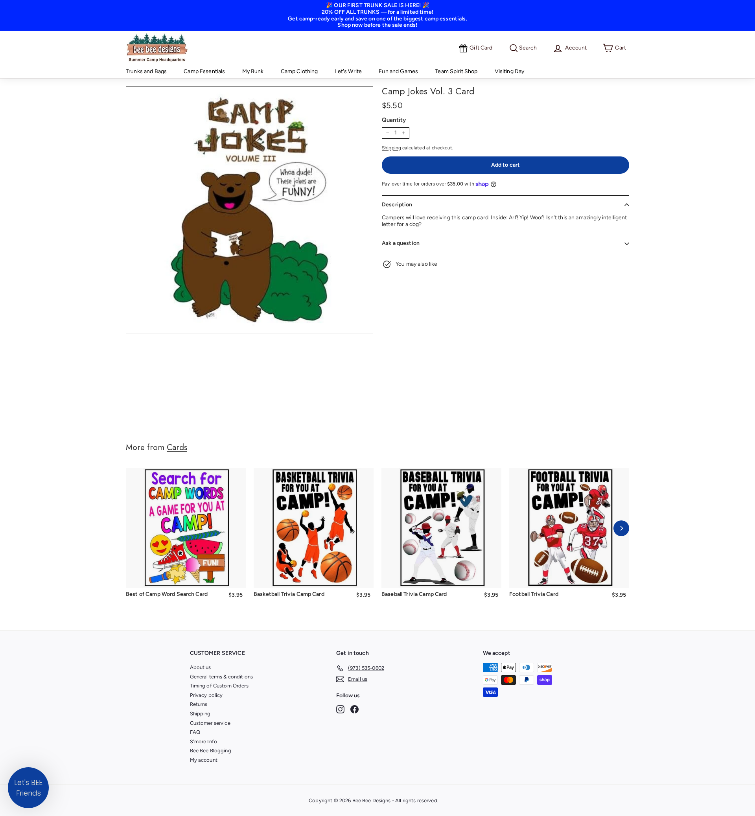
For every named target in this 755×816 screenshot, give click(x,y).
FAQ (195, 732)
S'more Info (203, 741)
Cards (177, 447)
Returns (199, 704)
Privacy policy (206, 695)
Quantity (394, 119)
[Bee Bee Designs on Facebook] (354, 709)
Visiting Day (510, 71)
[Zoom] (249, 209)
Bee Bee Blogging (210, 751)
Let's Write (348, 71)
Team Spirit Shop (456, 71)
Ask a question (401, 243)
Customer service (210, 723)
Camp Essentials (204, 71)
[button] (28, 787)
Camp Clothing (299, 71)
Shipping (391, 148)
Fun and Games (398, 71)
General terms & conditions (221, 677)
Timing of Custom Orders (219, 686)
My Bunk (253, 71)
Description (397, 204)
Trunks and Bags (146, 71)
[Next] (621, 528)
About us (200, 667)
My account (203, 760)
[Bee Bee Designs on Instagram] (340, 709)
